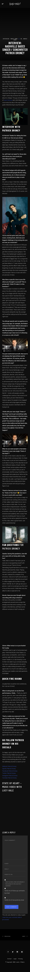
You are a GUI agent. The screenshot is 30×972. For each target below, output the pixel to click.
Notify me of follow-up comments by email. (15, 892)
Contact (9, 959)
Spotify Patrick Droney (9, 768)
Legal (15, 959)
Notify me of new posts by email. (14, 900)
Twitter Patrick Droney (9, 773)
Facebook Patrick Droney (9, 771)
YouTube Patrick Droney (9, 778)
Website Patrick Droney (9, 766)
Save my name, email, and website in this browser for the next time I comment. (14, 883)
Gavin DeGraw (8, 100)
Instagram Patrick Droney (9, 775)
